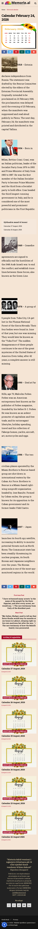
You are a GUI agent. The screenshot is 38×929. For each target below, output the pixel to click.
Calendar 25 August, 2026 (13, 736)
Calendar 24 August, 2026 (13, 769)
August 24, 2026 (7, 739)
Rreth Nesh (5, 920)
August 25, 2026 (7, 671)
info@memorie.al (19, 893)
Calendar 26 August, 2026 (13, 230)
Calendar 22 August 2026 (13, 837)
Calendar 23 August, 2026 (13, 803)
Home (3, 9)
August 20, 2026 (7, 806)
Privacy (15, 920)
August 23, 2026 (7, 772)
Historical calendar (12, 9)
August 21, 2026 (7, 840)
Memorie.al (6, 923)
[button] (4, 924)
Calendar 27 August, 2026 (13, 226)
